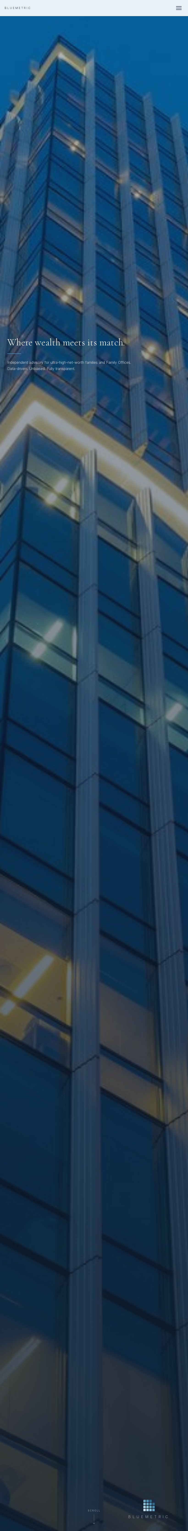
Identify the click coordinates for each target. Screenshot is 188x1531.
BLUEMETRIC (18, 8)
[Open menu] (178, 8)
